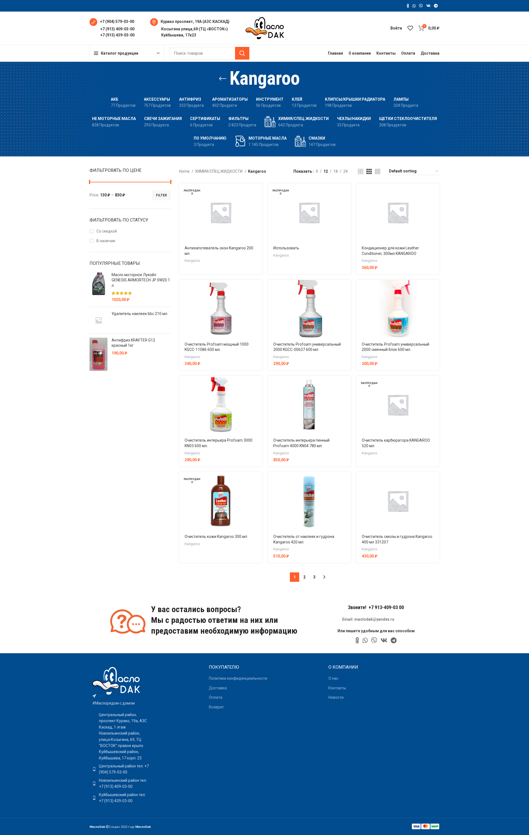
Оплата (215, 697)
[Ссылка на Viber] (421, 5)
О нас (333, 678)
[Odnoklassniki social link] (408, 5)
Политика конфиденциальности (238, 678)
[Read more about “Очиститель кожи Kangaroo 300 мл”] (258, 481)
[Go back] (223, 78)
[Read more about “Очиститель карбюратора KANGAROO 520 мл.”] (435, 384)
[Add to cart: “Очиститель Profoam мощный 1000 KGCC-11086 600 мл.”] (258, 288)
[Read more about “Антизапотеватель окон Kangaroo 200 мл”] (258, 192)
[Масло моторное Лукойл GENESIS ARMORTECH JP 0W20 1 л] (98, 287)
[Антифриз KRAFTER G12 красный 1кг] (98, 354)
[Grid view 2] (360, 171)
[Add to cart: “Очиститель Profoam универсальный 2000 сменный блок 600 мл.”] (435, 288)
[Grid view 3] (369, 171)
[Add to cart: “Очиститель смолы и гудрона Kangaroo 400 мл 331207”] (435, 481)
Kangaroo (192, 260)
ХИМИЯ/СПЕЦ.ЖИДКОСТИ (219, 171)
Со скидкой (106, 231)
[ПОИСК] (242, 53)
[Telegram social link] (435, 5)
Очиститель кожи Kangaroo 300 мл (216, 536)
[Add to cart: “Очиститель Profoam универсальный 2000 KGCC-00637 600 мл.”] (346, 288)
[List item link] (120, 769)
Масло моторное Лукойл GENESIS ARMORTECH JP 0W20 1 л (141, 280)
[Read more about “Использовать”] (346, 192)
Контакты (337, 688)
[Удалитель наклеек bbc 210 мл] (98, 320)
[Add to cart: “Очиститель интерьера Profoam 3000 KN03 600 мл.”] (258, 384)
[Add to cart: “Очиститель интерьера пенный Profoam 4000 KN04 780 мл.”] (346, 384)
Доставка (218, 688)
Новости (336, 697)
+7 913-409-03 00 (386, 607)
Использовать (286, 248)
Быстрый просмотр (258, 205)
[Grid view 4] (377, 171)
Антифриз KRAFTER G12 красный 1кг (133, 343)
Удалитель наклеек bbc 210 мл (139, 313)
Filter (161, 195)
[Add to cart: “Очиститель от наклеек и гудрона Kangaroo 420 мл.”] (346, 481)
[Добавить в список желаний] (258, 217)
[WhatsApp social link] (414, 5)
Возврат (216, 707)
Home (184, 171)
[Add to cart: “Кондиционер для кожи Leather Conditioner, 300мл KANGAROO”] (435, 192)
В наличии (105, 241)
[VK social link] (428, 5)
